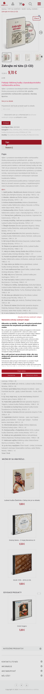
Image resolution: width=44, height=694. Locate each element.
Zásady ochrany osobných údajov (30, 317)
